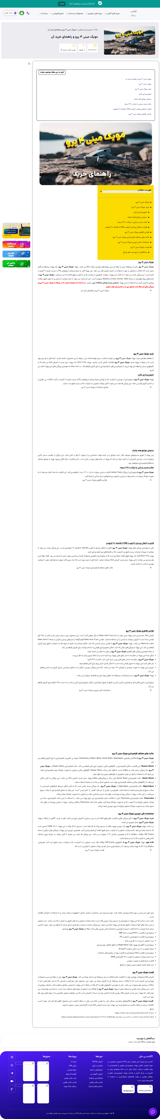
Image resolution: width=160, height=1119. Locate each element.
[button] (101, 191)
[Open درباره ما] (40, 13)
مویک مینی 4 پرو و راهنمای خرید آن (138, 79)
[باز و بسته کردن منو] (153, 1112)
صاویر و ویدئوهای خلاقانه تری (105, 283)
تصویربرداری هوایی (85, 29)
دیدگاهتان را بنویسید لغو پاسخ (135, 252)
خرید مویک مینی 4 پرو (143, 89)
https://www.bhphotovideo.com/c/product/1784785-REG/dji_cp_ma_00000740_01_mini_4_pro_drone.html (108, 1017)
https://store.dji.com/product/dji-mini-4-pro (134, 1013)
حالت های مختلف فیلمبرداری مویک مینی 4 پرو (131, 237)
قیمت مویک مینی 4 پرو (139, 247)
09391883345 (145, 1091)
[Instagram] (11, 1057)
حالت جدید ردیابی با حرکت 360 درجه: (137, 104)
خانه (96, 29)
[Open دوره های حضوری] (86, 13)
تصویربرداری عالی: (145, 94)
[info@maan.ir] (132, 1087)
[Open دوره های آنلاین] (105, 13)
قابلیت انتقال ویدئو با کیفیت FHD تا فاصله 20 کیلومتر (132, 109)
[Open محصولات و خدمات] (67, 13)
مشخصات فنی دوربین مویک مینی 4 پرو (133, 242)
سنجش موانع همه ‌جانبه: (142, 99)
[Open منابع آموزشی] (51, 13)
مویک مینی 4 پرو (145, 84)
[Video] (11, 1081)
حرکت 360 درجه (86, 472)
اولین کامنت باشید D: (68, 50)
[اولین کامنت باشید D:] (74, 45)
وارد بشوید (132, 1041)
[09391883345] (150, 1087)
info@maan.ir (128, 1091)
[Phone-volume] (11, 1089)
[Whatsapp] (11, 1065)
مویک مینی (149, 267)
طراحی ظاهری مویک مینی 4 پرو (140, 114)
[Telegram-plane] (11, 1073)
